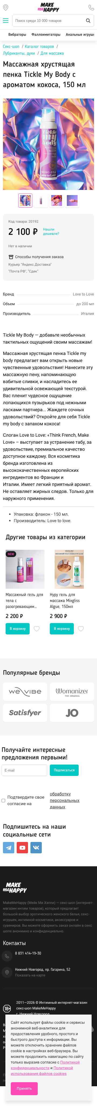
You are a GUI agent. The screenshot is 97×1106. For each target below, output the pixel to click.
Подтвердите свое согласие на (43, 800)
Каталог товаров (39, 47)
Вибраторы (17, 35)
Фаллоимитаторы (46, 35)
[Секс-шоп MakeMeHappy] (48, 7)
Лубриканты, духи (19, 53)
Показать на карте (30, 975)
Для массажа (52, 53)
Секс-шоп (11, 47)
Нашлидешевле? (51, 232)
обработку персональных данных (64, 800)
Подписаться (64, 770)
